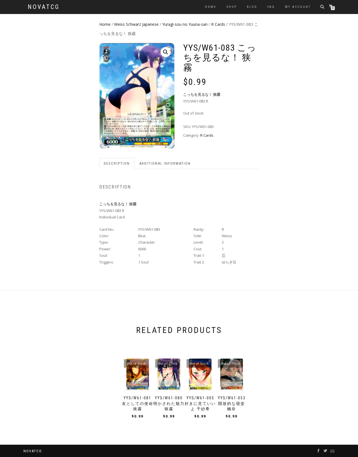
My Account (298, 7)
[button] (166, 52)
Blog (252, 7)
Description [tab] (117, 163)
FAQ (271, 7)
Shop (232, 7)
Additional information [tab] (165, 163)
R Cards (218, 24)
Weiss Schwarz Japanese (136, 24)
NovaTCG (44, 7)
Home (210, 7)
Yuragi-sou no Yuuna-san (185, 24)
